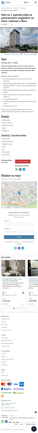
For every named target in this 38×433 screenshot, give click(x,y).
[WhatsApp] (16, 169)
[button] (19, 193)
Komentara (4, 365)
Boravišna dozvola (6, 340)
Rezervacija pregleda (23, 161)
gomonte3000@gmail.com (9, 410)
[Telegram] (24, 169)
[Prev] (3, 40)
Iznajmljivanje (5, 319)
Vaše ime (7, 221)
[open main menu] (35, 2)
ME (28, 2)
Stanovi (16, 8)
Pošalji (19, 237)
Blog (2, 372)
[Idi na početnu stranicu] (6, 2)
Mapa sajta (4, 375)
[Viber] (20, 169)
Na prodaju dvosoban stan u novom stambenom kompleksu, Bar (12, 280)
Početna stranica (6, 8)
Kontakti (3, 362)
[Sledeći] (35, 40)
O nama (3, 354)
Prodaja (23, 8)
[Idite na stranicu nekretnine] (13, 268)
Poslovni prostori (6, 330)
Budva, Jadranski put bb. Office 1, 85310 (8, 404)
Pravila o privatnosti (7, 359)
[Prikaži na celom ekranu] (19, 40)
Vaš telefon (8, 228)
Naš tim (3, 356)
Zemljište (4, 327)
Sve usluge (4, 338)
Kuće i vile (4, 324)
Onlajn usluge (5, 346)
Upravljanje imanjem (7, 343)
